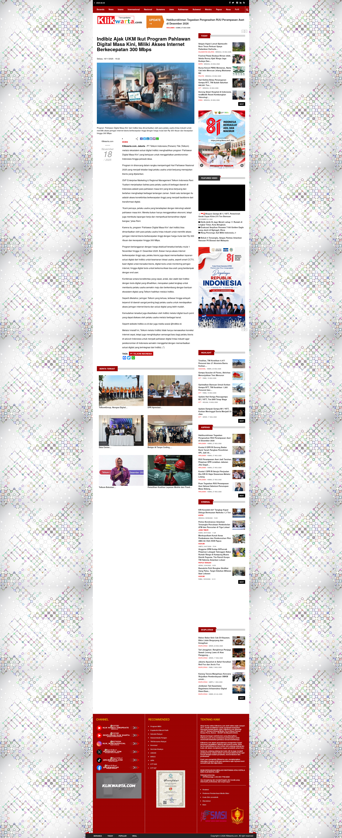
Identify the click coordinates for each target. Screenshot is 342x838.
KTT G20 (153, 764)
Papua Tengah (204, 562)
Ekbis (125, 142)
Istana (120, 9)
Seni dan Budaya (156, 749)
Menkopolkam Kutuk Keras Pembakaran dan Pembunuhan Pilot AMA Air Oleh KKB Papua (214, 538)
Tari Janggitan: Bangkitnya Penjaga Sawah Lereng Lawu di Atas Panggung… (214, 652)
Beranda (100, 9)
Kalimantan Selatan (206, 52)
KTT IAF (153, 768)
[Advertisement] (221, 340)
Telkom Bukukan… (107, 487)
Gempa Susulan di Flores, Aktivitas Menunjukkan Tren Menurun (214, 374)
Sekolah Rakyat (156, 734)
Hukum (201, 543)
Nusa (228, 9)
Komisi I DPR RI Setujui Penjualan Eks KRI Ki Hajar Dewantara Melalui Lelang (214, 474)
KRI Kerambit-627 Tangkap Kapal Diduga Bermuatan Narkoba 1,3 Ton (214, 511)
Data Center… (105, 447)
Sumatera (160, 9)
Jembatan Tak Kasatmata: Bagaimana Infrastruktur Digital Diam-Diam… (212, 688)
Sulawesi (197, 9)
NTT (199, 88)
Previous (243, 31)
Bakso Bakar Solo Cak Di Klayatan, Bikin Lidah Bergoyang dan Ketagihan (214, 640)
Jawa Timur (203, 530)
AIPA (152, 760)
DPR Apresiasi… (155, 407)
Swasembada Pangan (158, 738)
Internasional (134, 9)
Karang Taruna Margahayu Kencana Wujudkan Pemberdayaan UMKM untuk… (214, 676)
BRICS (153, 756)
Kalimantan (183, 9)
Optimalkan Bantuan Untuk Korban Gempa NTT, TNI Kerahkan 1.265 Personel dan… (214, 387)
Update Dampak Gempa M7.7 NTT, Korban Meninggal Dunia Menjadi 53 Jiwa (215, 411)
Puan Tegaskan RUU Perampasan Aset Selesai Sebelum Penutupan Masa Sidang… (213, 486)
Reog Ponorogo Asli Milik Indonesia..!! (218, 232)
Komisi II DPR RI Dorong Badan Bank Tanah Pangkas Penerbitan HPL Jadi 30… (213, 450)
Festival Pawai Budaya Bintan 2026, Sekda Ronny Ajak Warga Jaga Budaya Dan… (214, 58)
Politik (201, 76)
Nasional (148, 9)
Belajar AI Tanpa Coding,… (160, 447)
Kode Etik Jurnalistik (210, 797)
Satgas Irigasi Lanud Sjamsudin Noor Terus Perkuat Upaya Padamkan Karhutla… (212, 46)
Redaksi (206, 789)
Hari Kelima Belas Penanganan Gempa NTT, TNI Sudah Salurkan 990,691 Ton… (213, 82)
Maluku (208, 9)
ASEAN (153, 753)
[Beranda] (120, 19)
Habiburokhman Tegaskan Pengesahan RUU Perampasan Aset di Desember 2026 (214, 438)
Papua (219, 9)
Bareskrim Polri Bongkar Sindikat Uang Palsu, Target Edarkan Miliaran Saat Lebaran (214, 571)
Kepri (200, 64)
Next (245, 31)
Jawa (171, 9)
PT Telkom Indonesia (141, 353)
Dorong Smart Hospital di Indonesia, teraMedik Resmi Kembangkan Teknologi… (215, 94)
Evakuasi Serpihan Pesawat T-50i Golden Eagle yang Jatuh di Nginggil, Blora (221, 228)
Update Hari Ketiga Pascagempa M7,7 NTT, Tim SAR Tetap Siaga (213, 398)
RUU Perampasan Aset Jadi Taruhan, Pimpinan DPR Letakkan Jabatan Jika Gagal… (215, 462)
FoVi (237, 9)
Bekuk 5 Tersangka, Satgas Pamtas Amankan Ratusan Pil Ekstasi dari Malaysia (220, 239)
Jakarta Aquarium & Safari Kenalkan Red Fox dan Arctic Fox (214, 663)
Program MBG (155, 726)
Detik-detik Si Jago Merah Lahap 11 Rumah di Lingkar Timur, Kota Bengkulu (220, 223)
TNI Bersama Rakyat (158, 741)
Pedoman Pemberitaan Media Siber (216, 793)
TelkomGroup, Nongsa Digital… (113, 407)
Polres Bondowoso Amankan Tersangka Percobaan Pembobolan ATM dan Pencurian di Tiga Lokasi (214, 524)
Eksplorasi (202, 646)
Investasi (153, 745)
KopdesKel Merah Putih (159, 730)
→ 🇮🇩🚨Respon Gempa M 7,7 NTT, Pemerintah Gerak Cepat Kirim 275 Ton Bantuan (219, 215)
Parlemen (202, 443)
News (111, 9)
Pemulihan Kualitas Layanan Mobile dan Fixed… (170, 487)
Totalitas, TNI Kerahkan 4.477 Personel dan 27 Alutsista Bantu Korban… (213, 363)
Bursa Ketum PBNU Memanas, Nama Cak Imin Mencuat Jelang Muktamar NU (214, 70)
